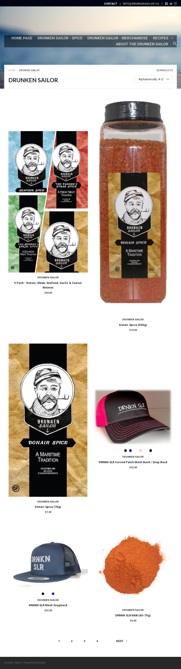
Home (11, 70)
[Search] (175, 46)
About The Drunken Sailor (142, 44)
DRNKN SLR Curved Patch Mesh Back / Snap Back (133, 462)
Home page (21, 38)
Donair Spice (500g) (133, 325)
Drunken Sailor (48, 277)
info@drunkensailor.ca (141, 3)
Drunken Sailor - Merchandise (117, 38)
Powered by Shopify (34, 662)
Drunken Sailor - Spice (60, 38)
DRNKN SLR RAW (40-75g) (133, 615)
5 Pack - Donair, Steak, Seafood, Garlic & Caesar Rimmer (48, 285)
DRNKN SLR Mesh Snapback (48, 605)
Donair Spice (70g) (48, 506)
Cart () (171, 15)
